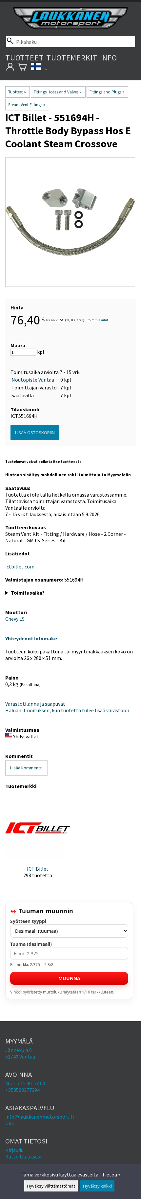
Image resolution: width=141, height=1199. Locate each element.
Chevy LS (15, 619)
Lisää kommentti (26, 768)
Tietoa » (111, 1174)
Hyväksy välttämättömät (51, 1186)
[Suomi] (39, 68)
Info (108, 58)
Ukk (9, 1123)
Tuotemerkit (71, 58)
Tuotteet (24, 58)
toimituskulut (98, 320)
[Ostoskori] (22, 68)
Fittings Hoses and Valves (57, 92)
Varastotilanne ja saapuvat (35, 703)
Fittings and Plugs (107, 92)
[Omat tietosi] (10, 68)
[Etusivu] (70, 27)
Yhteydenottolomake (31, 638)
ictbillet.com (19, 566)
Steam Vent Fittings (26, 104)
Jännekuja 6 (18, 1050)
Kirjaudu (14, 1150)
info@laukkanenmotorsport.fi (39, 1116)
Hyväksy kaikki (97, 1186)
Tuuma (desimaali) (31, 944)
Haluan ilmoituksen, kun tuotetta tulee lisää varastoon (67, 710)
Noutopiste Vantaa (32, 379)
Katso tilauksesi (23, 1156)
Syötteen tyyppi (28, 921)
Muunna (69, 978)
